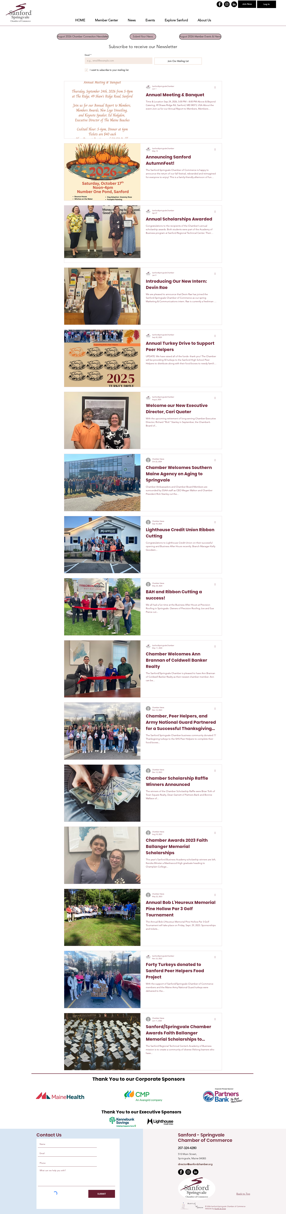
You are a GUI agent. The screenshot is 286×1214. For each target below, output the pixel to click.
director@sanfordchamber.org (195, 1164)
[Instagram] (227, 4)
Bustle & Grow (220, 1208)
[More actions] (216, 87)
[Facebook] (219, 4)
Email (88, 55)
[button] (176, 20)
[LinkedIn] (234, 4)
